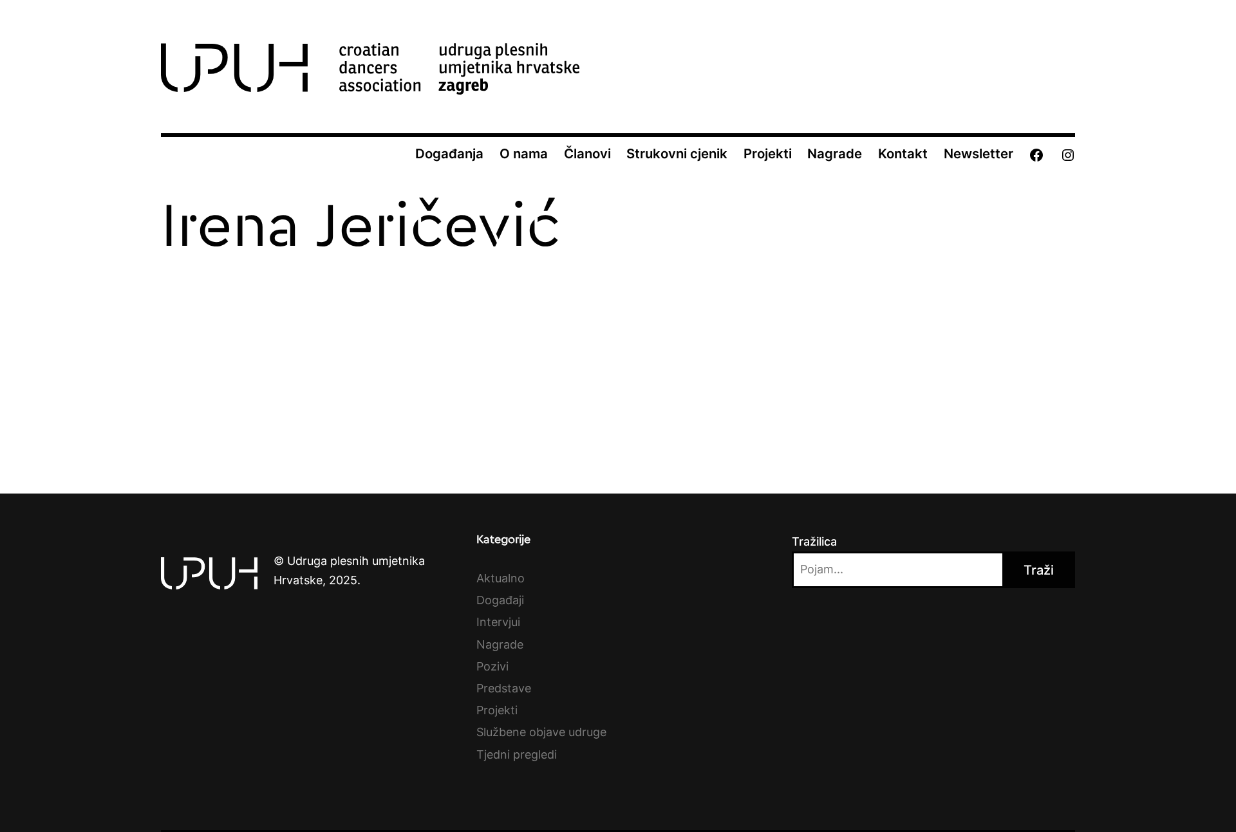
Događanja (449, 153)
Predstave (503, 688)
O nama (524, 153)
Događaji (500, 600)
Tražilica (814, 541)
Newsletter (978, 153)
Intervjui (498, 622)
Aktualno (500, 578)
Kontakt (903, 153)
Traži (1039, 570)
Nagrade (834, 153)
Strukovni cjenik (676, 153)
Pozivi (492, 666)
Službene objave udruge (541, 732)
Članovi (587, 153)
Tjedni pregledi (516, 754)
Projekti (768, 153)
